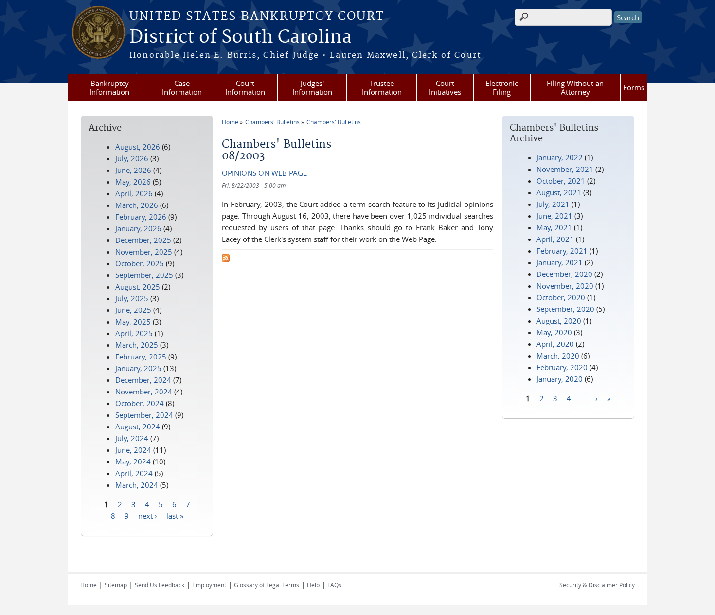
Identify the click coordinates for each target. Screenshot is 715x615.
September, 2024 (144, 415)
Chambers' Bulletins (272, 122)
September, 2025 (144, 275)
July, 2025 (131, 298)
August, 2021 (558, 192)
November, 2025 (143, 251)
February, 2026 (140, 217)
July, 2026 (131, 158)
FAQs (334, 585)
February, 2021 (562, 251)
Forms (633, 87)
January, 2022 (559, 157)
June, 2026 (133, 170)
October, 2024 (139, 403)
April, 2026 (134, 193)
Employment (209, 585)
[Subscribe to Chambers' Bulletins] (226, 259)
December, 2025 (143, 240)
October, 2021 (560, 181)
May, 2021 (554, 227)
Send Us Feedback (159, 585)
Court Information (245, 87)
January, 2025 (138, 368)
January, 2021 (559, 262)
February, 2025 (140, 356)
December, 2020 (564, 274)
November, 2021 (564, 169)
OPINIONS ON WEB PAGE (264, 173)
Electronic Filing (501, 87)
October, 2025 (139, 263)
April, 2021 (555, 239)
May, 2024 (133, 461)
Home (230, 122)
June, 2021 (554, 216)
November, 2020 (564, 285)
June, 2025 (133, 310)
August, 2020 (558, 320)
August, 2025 (137, 286)
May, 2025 (133, 321)
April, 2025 (134, 333)
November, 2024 (143, 391)
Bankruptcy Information (109, 87)
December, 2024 (143, 380)
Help (313, 585)
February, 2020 (562, 367)
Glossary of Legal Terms (266, 585)
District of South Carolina (240, 37)
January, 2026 (138, 228)
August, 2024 (137, 426)
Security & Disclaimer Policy (597, 585)
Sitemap (116, 585)
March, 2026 (136, 205)
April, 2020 (555, 344)
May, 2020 (554, 332)
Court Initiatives (445, 87)
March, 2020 (557, 355)
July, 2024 (131, 438)
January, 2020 (559, 379)
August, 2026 (137, 147)
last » (174, 515)
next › (147, 515)
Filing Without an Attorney (575, 87)
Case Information (182, 87)
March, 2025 (136, 345)
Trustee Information (382, 87)
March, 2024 (136, 485)
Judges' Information (312, 87)
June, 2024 (133, 450)
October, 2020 (560, 297)
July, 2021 (553, 204)
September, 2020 (565, 309)
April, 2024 (134, 473)
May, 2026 (133, 182)
